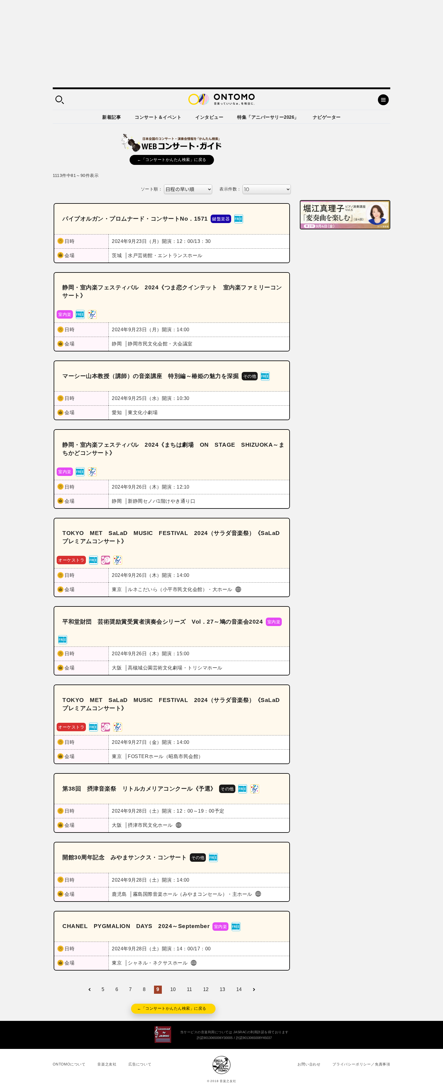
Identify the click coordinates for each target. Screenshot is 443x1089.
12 (206, 989)
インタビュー (209, 117)
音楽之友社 (107, 1064)
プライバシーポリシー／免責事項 (361, 1064)
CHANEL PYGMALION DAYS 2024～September (135, 926)
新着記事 (111, 117)
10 (173, 989)
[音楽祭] (92, 313)
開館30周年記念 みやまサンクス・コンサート (124, 857)
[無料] (238, 218)
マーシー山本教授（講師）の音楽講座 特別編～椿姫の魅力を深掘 (150, 376)
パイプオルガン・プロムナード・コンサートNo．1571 (135, 219)
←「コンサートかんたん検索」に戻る (171, 159)
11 (189, 989)
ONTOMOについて (69, 1064)
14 (239, 989)
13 (222, 989)
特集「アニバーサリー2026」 (268, 117)
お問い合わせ (309, 1064)
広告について (140, 1064)
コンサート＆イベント (158, 117)
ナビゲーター (327, 117)
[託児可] (105, 559)
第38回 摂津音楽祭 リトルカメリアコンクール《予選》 (139, 788)
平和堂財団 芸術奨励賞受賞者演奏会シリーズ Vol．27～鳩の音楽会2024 (162, 621)
